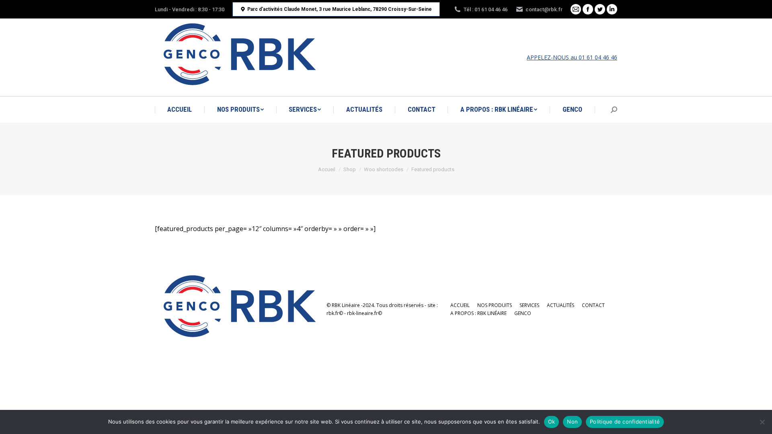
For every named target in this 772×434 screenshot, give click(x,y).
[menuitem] (179, 109)
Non (572, 421)
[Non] (762, 422)
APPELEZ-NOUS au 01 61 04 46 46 (572, 57)
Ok (551, 421)
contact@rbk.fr (544, 9)
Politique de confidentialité (625, 421)
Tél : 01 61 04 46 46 (485, 9)
